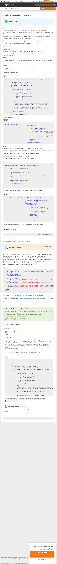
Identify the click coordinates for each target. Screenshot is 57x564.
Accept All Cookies (42, 552)
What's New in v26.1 (12, 311)
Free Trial (46, 1)
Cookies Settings (42, 559)
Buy (16, 1)
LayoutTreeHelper (8, 261)
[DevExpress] (5, 1)
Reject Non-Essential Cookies (42, 556)
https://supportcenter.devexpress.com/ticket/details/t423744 (19, 70)
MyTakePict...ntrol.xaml (11, 398)
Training (36, 1)
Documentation (28, 1)
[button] (52, 79)
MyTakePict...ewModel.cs (39, 398)
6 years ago (20, 332)
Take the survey (10, 318)
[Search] (54, 5)
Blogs (33, 1)
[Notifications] (55, 1)
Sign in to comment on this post (45, 234)
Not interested (21, 318)
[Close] (54, 544)
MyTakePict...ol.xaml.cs (25, 398)
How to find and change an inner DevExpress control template (32, 298)
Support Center (21, 1)
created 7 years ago (46, 21)
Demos (40, 1)
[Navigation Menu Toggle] (2, 4)
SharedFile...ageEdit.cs (10, 229)
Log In (52, 1)
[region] (42, 553)
